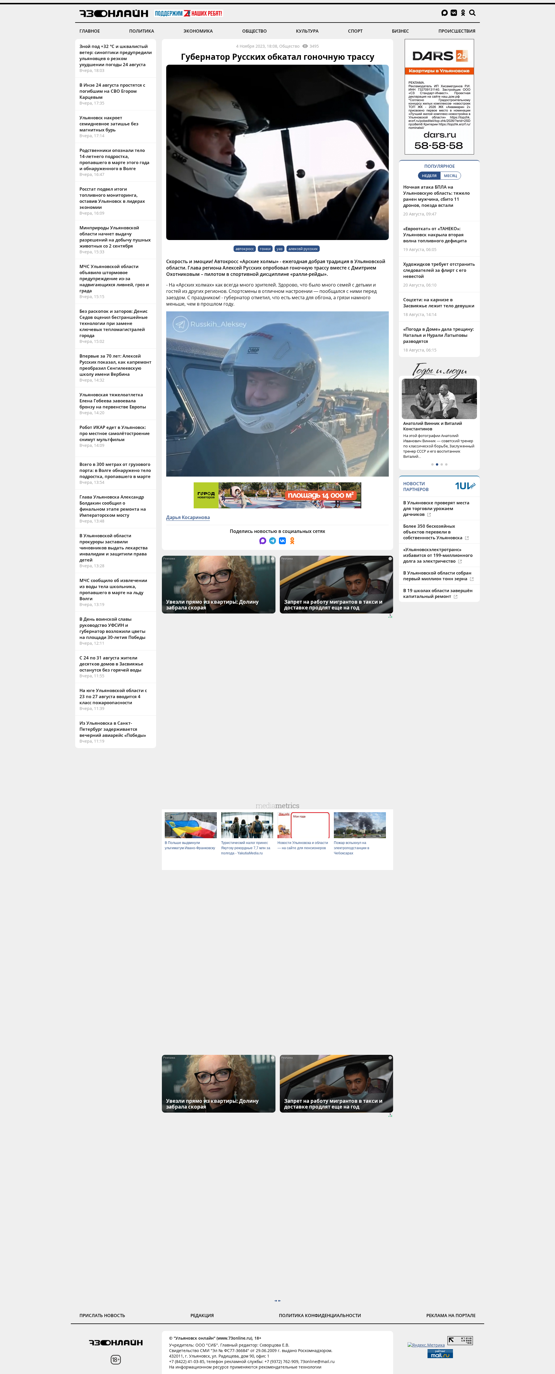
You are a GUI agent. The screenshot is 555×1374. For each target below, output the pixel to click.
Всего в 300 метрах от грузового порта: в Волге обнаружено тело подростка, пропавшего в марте (115, 470)
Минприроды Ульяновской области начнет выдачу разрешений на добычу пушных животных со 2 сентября (115, 237)
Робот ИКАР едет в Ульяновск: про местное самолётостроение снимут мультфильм (114, 433)
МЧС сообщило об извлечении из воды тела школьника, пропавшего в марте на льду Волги (113, 589)
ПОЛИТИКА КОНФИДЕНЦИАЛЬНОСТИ (320, 1315)
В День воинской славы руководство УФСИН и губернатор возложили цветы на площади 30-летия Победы (112, 628)
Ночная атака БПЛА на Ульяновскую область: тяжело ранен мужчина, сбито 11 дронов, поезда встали (436, 196)
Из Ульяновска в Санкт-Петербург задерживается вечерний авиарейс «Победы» (112, 729)
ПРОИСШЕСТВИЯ (457, 31)
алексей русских (303, 248)
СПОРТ (355, 31)
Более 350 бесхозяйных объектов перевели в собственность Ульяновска (433, 531)
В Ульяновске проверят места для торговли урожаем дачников (436, 508)
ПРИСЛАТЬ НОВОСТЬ (102, 1315)
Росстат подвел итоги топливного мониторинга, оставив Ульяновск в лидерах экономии (112, 198)
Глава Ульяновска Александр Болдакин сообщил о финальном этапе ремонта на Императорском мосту (112, 506)
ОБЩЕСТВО (254, 31)
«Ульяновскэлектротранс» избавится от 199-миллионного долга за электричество (438, 555)
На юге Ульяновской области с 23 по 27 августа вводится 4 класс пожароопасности (113, 696)
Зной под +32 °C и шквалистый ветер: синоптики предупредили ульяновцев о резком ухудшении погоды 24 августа (115, 55)
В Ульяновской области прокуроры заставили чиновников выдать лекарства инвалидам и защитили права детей (113, 548)
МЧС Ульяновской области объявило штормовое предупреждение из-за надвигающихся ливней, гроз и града (114, 278)
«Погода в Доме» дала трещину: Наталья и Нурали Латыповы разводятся (438, 335)
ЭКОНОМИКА (198, 31)
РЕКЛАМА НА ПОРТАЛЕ (451, 1315)
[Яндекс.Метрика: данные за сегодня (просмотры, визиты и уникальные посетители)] (426, 1345)
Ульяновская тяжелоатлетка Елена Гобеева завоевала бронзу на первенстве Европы (112, 401)
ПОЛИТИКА (141, 31)
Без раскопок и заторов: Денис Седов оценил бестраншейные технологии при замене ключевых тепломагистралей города (113, 323)
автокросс (245, 248)
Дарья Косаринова (188, 517)
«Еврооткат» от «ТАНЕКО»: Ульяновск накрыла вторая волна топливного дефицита (435, 234)
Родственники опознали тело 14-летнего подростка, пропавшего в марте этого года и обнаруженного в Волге (114, 159)
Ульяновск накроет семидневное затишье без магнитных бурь (108, 124)
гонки (265, 248)
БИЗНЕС (400, 31)
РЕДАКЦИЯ (202, 1315)
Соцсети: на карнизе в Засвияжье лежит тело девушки (438, 302)
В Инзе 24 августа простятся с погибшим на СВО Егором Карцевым (112, 91)
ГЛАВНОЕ (89, 31)
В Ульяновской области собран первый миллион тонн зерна (437, 575)
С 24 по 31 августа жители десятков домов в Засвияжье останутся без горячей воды (111, 664)
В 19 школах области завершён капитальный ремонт (438, 593)
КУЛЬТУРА (307, 31)
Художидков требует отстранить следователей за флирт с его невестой (439, 270)
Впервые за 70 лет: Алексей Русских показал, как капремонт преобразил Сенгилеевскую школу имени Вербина (115, 365)
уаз (279, 248)
